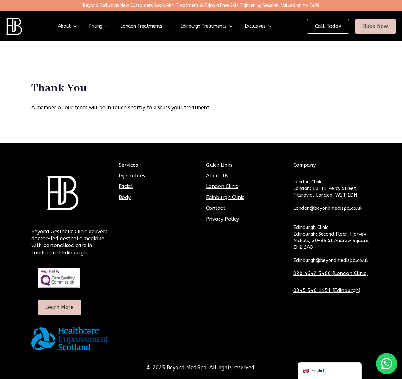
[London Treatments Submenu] (168, 26)
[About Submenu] (77, 26)
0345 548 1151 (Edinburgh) (326, 290)
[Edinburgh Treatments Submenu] (233, 26)
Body (125, 197)
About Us (217, 176)
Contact (215, 208)
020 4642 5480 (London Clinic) (330, 273)
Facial (126, 186)
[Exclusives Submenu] (272, 26)
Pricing (95, 26)
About (64, 26)
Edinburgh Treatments (204, 26)
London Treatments (141, 26)
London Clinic (222, 186)
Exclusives (255, 26)
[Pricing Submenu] (108, 26)
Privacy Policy (222, 219)
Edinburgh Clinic (225, 197)
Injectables (132, 176)
